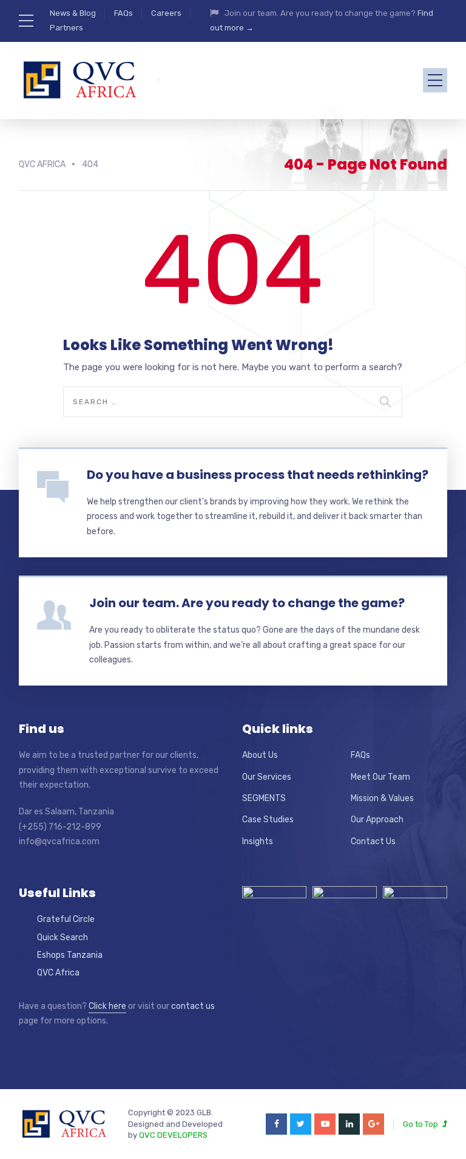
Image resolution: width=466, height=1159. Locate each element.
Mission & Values (382, 798)
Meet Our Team (380, 777)
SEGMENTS (264, 798)
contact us (193, 1006)
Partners (66, 27)
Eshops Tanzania (70, 955)
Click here (107, 1006)
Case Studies (268, 819)
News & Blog (73, 13)
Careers (166, 13)
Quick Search (62, 937)
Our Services (266, 777)
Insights (257, 841)
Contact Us (373, 841)
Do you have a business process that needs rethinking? (257, 474)
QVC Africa (58, 973)
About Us (260, 755)
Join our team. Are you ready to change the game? (247, 602)
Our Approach (377, 819)
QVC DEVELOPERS (173, 1135)
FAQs (123, 13)
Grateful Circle (66, 919)
